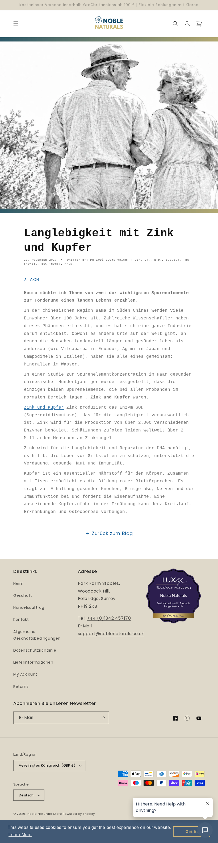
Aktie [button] (35, 279)
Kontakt (21, 619)
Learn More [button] (20, 834)
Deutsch (26, 795)
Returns (20, 686)
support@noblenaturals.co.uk (111, 634)
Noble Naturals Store (44, 814)
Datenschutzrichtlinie (34, 650)
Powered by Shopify (79, 814)
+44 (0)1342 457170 (109, 618)
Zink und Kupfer (44, 407)
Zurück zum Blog (112, 533)
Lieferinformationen (33, 662)
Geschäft (22, 595)
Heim (18, 583)
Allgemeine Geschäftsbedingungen (37, 635)
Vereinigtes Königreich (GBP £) (47, 765)
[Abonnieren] (103, 718)
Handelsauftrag (28, 607)
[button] (16, 24)
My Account (25, 674)
